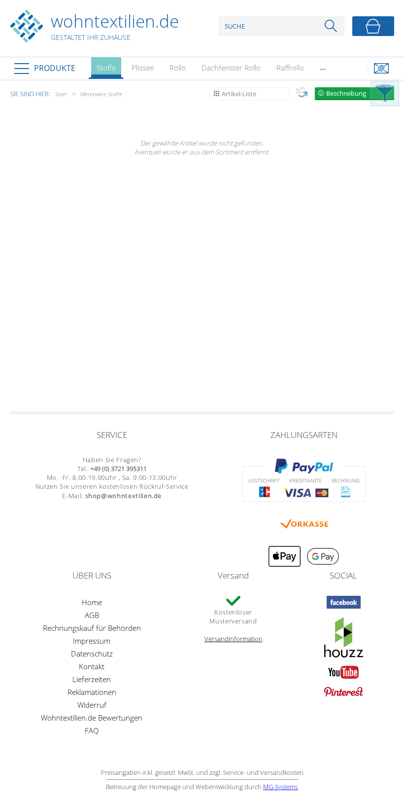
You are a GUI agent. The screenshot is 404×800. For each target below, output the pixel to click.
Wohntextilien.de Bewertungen (91, 718)
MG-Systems (280, 786)
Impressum (91, 641)
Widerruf (91, 705)
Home (92, 602)
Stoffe (106, 68)
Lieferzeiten (91, 679)
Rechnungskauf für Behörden (92, 628)
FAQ (92, 730)
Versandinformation (233, 638)
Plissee (143, 68)
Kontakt (91, 666)
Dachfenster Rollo (231, 68)
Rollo (177, 68)
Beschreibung (346, 93)
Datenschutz (92, 653)
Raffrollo (290, 68)
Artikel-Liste (239, 93)
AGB (92, 615)
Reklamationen (91, 692)
